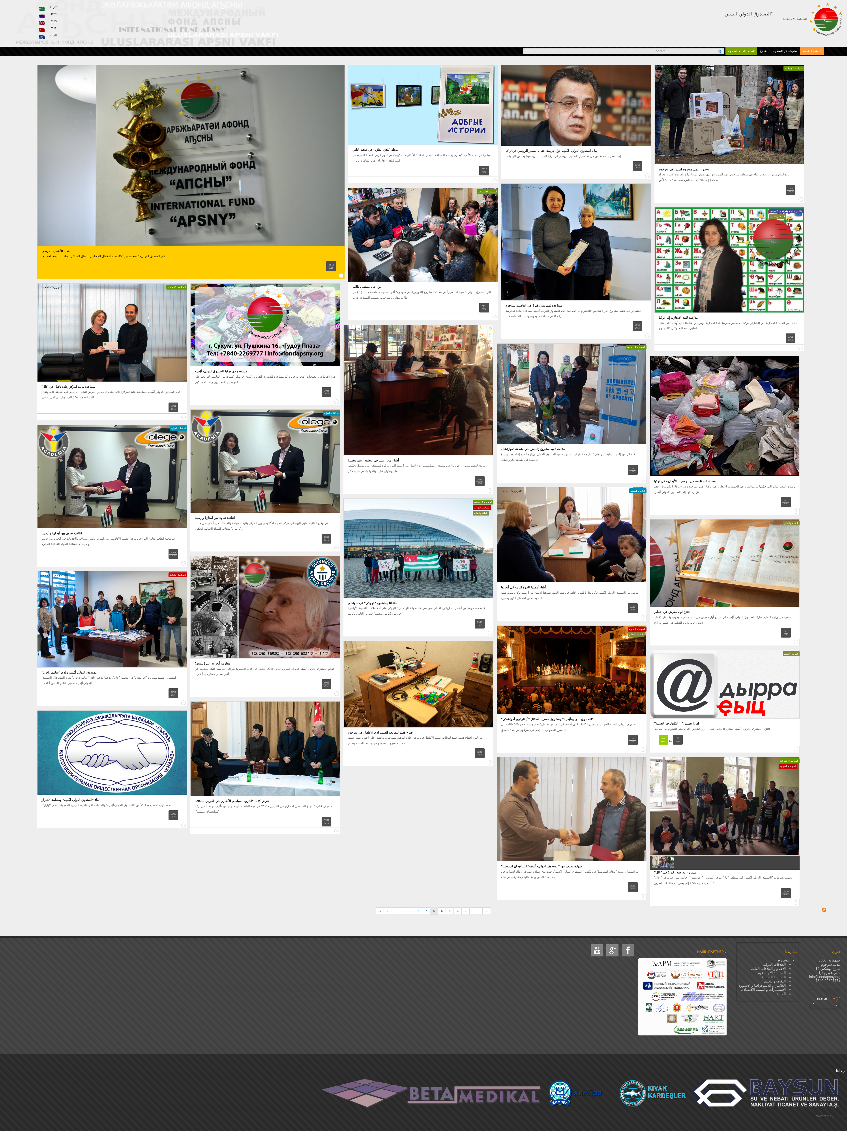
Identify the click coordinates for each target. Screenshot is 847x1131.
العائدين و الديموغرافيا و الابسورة (786, 211)
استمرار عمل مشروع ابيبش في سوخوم (684, 169)
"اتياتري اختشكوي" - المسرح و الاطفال (522, 629)
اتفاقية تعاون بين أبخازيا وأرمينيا (215, 517)
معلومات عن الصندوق (785, 51)
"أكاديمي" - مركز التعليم (55, 428)
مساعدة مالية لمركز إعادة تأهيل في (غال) (68, 386)
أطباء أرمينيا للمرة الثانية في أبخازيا (523, 587)
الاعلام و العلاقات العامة (768, 969)
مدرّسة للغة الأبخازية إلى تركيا (678, 317)
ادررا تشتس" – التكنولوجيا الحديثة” (676, 723)
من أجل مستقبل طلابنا (367, 286)
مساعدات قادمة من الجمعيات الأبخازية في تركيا (685, 481)
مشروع (764, 51)
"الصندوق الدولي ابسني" (748, 14)
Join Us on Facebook (628, 950)
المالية (781, 994)
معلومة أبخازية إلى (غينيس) (212, 663)
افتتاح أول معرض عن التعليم (672, 611)
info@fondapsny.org (824, 977)
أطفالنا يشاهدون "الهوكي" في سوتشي (372, 603)
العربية (53, 35)
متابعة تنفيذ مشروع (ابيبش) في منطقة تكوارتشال (533, 449)
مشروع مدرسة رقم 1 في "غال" (675, 872)
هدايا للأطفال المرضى (55, 251)
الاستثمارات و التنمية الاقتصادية (763, 990)
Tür (54, 28)
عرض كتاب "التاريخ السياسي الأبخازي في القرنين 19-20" (232, 801)
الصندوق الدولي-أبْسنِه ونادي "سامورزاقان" (69, 672)
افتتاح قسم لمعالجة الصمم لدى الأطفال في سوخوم (381, 732)
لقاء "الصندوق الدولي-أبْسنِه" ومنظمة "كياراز (70, 800)
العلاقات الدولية (331, 413)
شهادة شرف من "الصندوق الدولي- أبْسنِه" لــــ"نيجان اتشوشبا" (541, 866)
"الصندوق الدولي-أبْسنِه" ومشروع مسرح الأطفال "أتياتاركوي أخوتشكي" (547, 719)
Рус (54, 14)
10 (401, 911)
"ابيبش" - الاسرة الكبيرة (672, 68)
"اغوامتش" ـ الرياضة (53, 575)
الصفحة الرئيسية (812, 51)
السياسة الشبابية (482, 507)
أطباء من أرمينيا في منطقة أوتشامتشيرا (373, 460)
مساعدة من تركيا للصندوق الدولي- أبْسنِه (221, 371)
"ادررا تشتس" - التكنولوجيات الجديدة (525, 187)
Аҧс (53, 7)
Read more (341, 275)
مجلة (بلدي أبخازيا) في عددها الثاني (375, 149)
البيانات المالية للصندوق (741, 51)
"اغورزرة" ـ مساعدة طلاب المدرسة (372, 191)
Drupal (839, 1116)
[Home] (826, 19)
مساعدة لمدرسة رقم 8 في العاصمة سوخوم (534, 305)
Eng (54, 21)
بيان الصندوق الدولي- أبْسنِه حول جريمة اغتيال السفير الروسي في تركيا (551, 150)
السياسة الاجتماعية (794, 68)
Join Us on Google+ (612, 950)
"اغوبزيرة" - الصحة (52, 287)
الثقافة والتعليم (777, 216)
